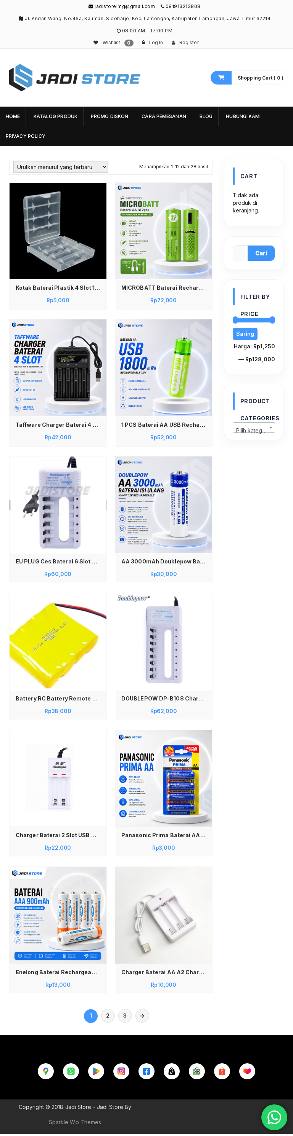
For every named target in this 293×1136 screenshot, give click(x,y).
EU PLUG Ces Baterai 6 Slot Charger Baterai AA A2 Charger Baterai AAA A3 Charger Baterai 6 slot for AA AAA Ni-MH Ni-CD (60, 561)
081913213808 (183, 6)
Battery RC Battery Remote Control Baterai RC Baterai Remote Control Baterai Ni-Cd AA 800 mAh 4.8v (60, 698)
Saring (245, 333)
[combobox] (254, 427)
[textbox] (254, 431)
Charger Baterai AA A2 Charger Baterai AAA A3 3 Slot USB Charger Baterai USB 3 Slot (165, 972)
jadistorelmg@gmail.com (124, 6)
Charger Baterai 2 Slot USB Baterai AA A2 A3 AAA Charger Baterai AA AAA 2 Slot (60, 835)
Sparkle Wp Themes (75, 1122)
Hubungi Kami (243, 116)
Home (13, 116)
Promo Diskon (109, 116)
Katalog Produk (55, 116)
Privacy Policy (25, 136)
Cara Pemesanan (164, 116)
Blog (206, 116)
